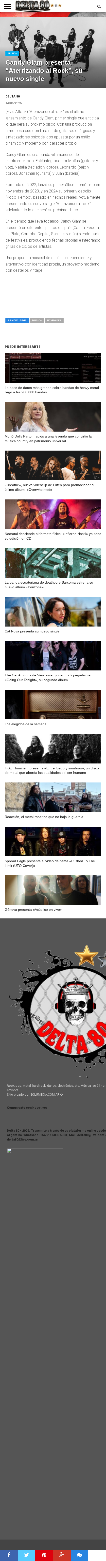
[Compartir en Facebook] (9, 1555)
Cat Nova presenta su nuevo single (32, 631)
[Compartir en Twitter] (26, 1555)
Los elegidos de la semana (26, 724)
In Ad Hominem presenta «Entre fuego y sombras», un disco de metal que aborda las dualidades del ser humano (52, 770)
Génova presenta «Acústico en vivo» (33, 910)
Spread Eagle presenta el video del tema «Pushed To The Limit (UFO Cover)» (50, 863)
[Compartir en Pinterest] (44, 1555)
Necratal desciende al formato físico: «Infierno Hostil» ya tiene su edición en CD (53, 536)
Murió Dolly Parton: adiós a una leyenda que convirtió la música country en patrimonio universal (48, 438)
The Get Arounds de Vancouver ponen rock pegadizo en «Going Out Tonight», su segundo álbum (48, 677)
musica (37, 320)
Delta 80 (12, 96)
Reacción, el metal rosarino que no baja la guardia (44, 817)
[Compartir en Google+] (62, 1555)
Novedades (54, 320)
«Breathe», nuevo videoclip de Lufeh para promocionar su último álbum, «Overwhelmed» (50, 487)
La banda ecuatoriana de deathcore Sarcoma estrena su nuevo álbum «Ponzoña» (49, 584)
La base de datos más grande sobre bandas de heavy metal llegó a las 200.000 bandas (52, 390)
